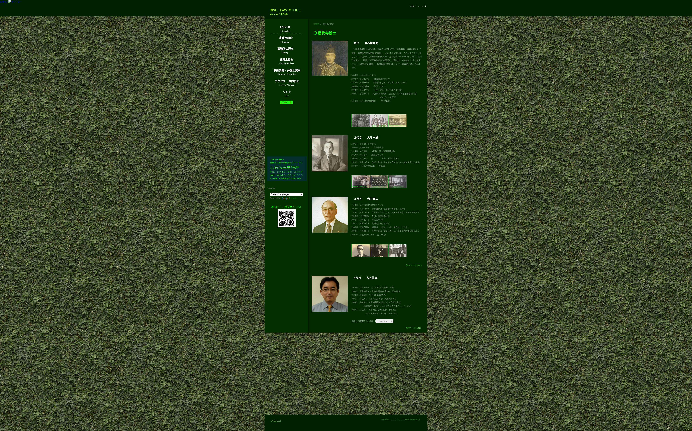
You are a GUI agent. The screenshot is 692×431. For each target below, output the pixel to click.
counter (3, 1)
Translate (293, 198)
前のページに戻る (414, 265)
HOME (316, 24)
